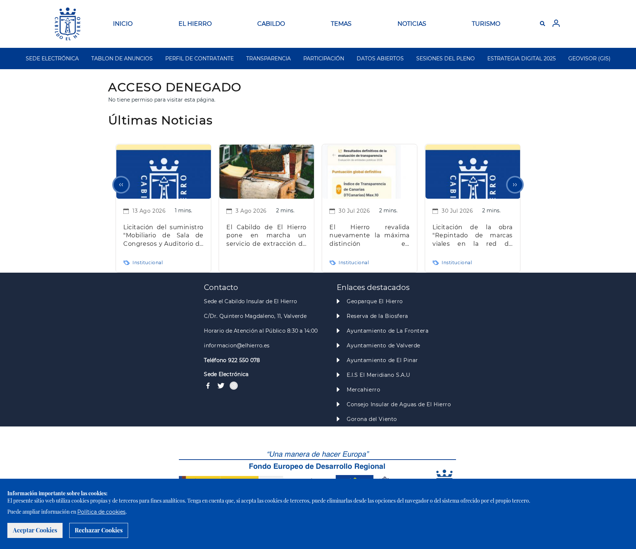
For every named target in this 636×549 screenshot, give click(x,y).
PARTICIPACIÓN (323, 58)
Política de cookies (101, 512)
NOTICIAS (412, 23)
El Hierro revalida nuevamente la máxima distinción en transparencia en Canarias (369, 236)
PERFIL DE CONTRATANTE (199, 58)
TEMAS (341, 23)
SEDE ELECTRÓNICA (52, 58)
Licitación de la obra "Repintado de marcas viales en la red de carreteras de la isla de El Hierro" (472, 236)
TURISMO (486, 23)
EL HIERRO (195, 23)
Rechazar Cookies (99, 530)
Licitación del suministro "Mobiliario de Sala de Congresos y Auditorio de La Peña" (163, 236)
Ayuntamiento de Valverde (383, 345)
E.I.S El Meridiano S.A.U (378, 375)
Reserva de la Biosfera (377, 316)
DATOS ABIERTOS (380, 58)
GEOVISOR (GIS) (589, 58)
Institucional (147, 262)
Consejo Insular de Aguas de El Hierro (399, 404)
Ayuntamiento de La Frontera (388, 330)
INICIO (122, 23)
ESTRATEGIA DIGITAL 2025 (521, 58)
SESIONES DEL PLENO (445, 58)
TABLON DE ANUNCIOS (122, 58)
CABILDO (271, 23)
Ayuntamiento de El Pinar (382, 360)
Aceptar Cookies (35, 530)
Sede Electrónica (226, 374)
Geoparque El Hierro (375, 301)
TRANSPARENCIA (268, 58)
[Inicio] (67, 24)
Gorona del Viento (372, 419)
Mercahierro (363, 389)
